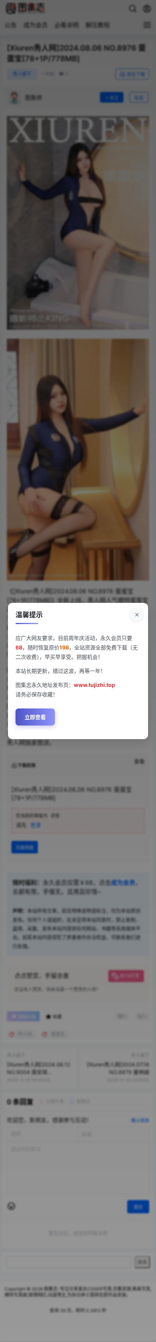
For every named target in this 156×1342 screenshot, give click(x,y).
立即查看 (35, 717)
